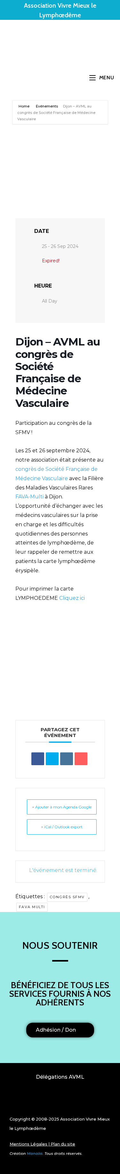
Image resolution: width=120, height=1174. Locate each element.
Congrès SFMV (67, 897)
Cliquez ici (72, 598)
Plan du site (63, 1144)
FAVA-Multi (29, 497)
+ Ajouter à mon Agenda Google (62, 807)
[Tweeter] (52, 758)
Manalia (35, 1153)
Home (24, 106)
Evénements (47, 106)
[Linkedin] (66, 758)
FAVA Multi (32, 907)
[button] (60, 1099)
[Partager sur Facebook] (37, 758)
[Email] (81, 758)
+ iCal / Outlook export (62, 826)
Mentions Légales (28, 1144)
